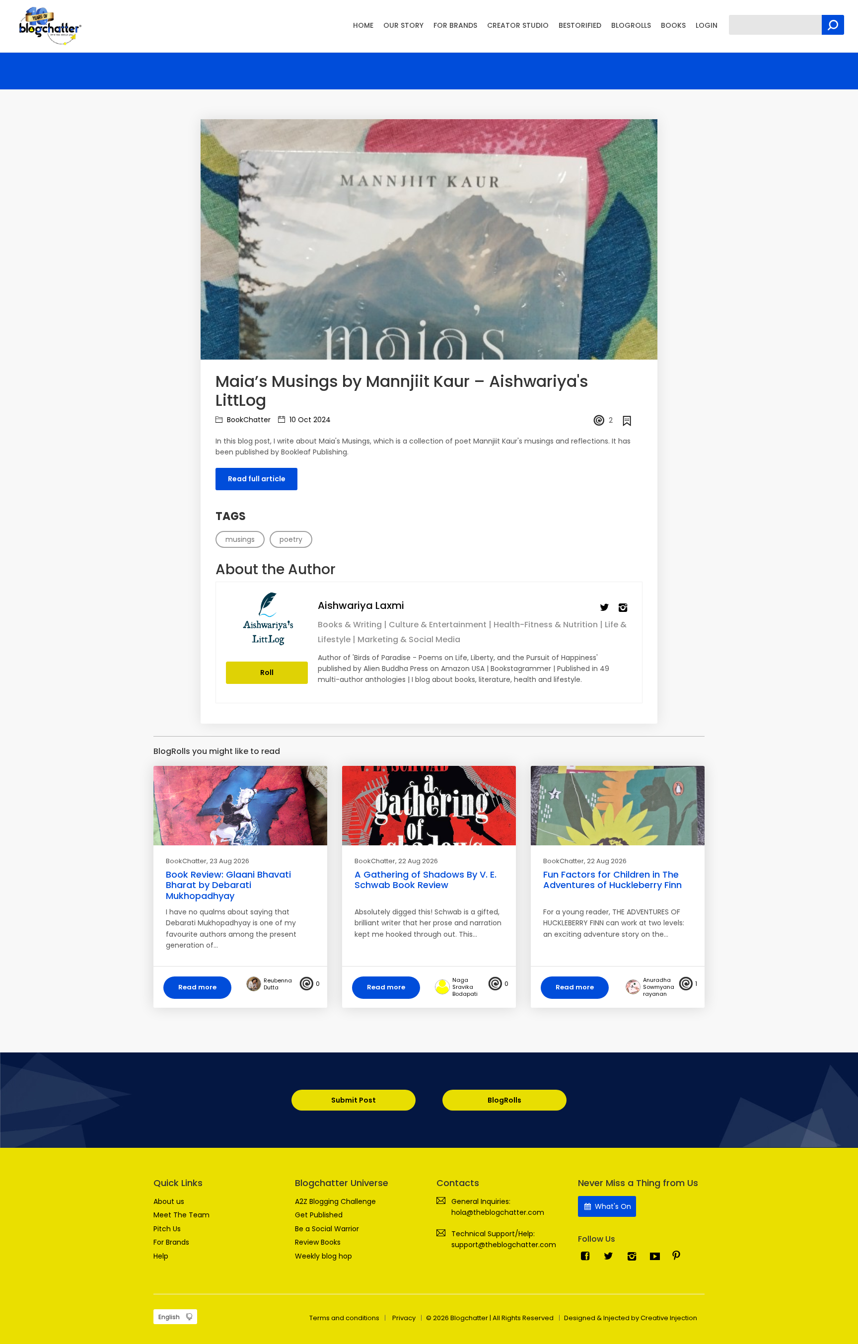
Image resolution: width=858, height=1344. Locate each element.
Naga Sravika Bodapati (465, 986)
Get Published (319, 1215)
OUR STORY (403, 25)
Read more (197, 987)
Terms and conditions (344, 1318)
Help (160, 1256)
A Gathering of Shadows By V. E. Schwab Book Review (426, 880)
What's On (612, 1206)
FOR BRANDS (455, 25)
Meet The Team (181, 1215)
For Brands (171, 1242)
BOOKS (673, 25)
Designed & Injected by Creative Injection (630, 1318)
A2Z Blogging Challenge (335, 1201)
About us (168, 1201)
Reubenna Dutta (278, 984)
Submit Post (353, 1100)
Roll (267, 672)
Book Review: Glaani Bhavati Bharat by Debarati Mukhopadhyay (228, 885)
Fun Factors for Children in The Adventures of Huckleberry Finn (612, 880)
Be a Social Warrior (327, 1229)
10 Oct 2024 (309, 420)
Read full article (257, 479)
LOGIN (706, 25)
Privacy (404, 1318)
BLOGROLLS (631, 25)
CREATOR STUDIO (518, 25)
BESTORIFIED (580, 25)
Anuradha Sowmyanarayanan (658, 986)
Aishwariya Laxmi (361, 605)
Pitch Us (167, 1229)
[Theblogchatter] (48, 25)
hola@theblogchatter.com (497, 1212)
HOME (363, 25)
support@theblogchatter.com (503, 1245)
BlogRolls (504, 1100)
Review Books (318, 1242)
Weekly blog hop (323, 1256)
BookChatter (248, 420)
